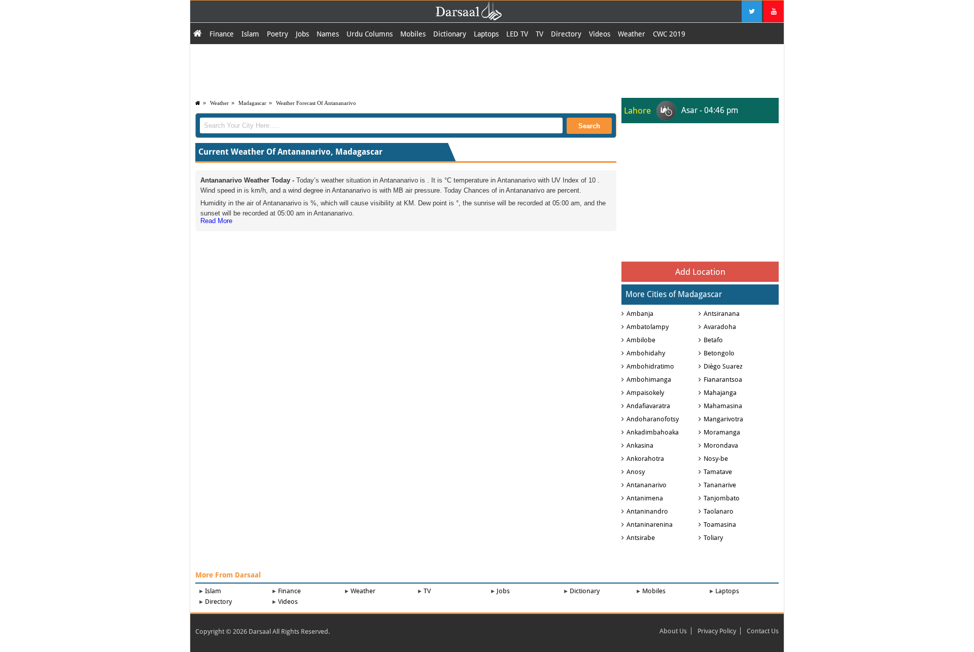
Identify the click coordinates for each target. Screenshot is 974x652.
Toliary (713, 537)
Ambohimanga (649, 379)
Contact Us (763, 631)
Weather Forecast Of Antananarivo (316, 103)
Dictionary (449, 34)
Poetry (277, 34)
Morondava (721, 445)
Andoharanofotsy (653, 419)
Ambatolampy (648, 327)
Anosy (636, 472)
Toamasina (720, 524)
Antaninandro (647, 511)
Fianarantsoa (723, 379)
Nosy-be (716, 458)
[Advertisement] (487, 69)
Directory (566, 34)
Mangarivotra (723, 419)
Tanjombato (722, 498)
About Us (673, 631)
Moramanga (722, 432)
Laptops (486, 34)
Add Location (700, 272)
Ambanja (640, 313)
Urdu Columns (369, 34)
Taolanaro (719, 511)
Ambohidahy (646, 353)
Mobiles (413, 34)
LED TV (517, 34)
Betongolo (719, 353)
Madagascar (252, 103)
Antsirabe (641, 537)
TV (539, 34)
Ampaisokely (645, 392)
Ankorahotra (645, 458)
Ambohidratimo (650, 366)
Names (328, 34)
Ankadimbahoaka (653, 432)
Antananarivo (647, 485)
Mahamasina (723, 406)
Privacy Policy (717, 631)
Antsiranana (722, 313)
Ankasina (640, 445)
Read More (216, 221)
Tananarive (720, 485)
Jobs (302, 34)
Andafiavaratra (648, 406)
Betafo (713, 340)
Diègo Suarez (723, 366)
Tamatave (718, 472)
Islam (250, 34)
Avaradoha (720, 327)
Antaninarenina (650, 524)
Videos (599, 34)
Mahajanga (720, 392)
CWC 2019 (669, 34)
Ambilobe (641, 340)
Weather (631, 34)
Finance (222, 34)
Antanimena (645, 498)
